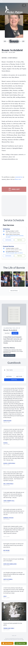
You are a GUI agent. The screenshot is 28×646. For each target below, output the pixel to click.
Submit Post (14, 379)
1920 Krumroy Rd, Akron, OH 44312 (14, 253)
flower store (18, 179)
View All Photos (14, 290)
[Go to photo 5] (12, 619)
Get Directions (8, 239)
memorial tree (19, 177)
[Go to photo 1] (9, 619)
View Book (7, 333)
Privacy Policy (10, 639)
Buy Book (15, 333)
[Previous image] (3, 611)
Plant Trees (19, 239)
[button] (14, 611)
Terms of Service (18, 639)
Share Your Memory (9, 355)
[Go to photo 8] (15, 619)
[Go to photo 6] (13, 619)
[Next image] (25, 611)
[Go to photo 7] (14, 619)
